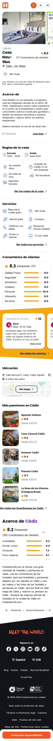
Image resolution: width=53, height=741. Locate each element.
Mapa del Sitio (12, 727)
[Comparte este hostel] (49, 43)
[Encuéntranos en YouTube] (30, 649)
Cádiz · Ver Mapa (15, 66)
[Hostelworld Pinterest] (37, 649)
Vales (14, 720)
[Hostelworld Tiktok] (44, 649)
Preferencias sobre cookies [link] (35, 727)
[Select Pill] (34, 5)
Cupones (42, 713)
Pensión (7, 48)
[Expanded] (6, 610)
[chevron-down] (43, 532)
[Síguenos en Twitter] (16, 649)
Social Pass (26, 677)
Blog (6, 670)
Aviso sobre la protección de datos (26, 705)
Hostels (14, 670)
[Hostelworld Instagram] (23, 649)
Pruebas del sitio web (30, 720)
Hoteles (24, 670)
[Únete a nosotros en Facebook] (8, 649)
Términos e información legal (20, 713)
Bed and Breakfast (39, 670)
